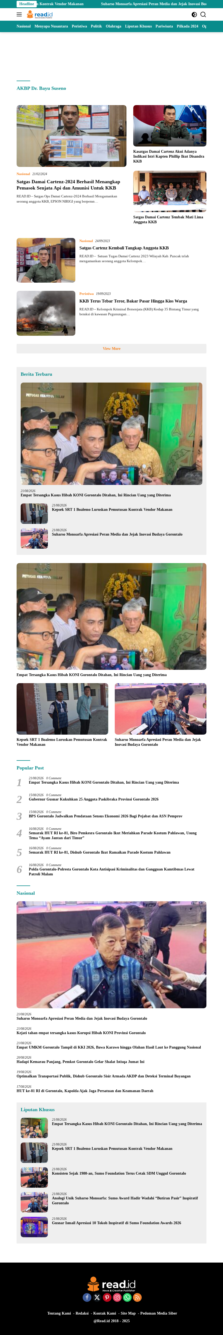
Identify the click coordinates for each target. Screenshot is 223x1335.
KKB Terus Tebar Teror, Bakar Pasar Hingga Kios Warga (133, 301)
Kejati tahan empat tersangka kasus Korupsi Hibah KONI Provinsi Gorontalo (81, 1033)
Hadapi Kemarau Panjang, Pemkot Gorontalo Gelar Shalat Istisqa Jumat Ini (80, 1062)
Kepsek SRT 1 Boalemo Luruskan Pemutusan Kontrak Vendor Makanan (112, 510)
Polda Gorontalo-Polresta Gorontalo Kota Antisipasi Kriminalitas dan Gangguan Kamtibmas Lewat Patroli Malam (111, 871)
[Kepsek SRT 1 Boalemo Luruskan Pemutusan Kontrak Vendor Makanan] (34, 513)
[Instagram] (117, 1298)
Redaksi (82, 1313)
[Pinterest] (107, 1298)
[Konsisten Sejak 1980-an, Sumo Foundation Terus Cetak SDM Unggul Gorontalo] (34, 1177)
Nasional (23, 174)
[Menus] (20, 14)
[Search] (203, 14)
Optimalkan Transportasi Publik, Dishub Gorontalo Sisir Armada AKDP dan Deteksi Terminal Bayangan (104, 1076)
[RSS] (137, 1298)
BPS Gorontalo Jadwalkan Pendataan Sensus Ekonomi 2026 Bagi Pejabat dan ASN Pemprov (105, 816)
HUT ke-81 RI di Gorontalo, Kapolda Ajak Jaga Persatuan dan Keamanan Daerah (85, 1091)
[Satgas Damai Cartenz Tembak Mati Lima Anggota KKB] (169, 191)
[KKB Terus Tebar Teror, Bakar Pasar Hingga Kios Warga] (46, 313)
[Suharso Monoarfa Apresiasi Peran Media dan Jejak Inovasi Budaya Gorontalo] (34, 538)
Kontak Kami (104, 1313)
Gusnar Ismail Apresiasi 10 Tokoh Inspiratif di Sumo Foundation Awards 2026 (116, 1223)
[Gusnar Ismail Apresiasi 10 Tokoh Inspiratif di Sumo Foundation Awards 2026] (34, 1227)
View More (111, 349)
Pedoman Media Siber (158, 1313)
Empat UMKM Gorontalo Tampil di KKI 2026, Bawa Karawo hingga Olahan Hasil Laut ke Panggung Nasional (109, 1047)
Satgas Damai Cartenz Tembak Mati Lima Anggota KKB (168, 219)
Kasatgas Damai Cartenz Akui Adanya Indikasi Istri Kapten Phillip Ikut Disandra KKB (168, 156)
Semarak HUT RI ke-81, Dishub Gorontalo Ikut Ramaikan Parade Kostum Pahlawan (100, 852)
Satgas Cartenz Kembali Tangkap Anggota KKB (124, 248)
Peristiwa (86, 294)
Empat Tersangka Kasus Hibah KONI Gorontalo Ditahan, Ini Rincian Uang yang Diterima (96, 495)
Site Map (128, 1313)
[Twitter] (97, 1298)
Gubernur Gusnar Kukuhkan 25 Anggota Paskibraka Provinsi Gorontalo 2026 (94, 799)
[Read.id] (39, 14)
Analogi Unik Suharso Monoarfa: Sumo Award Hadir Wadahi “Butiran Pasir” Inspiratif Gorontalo (125, 1200)
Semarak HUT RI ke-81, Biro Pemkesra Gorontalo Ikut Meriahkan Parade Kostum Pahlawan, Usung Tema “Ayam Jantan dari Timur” (113, 835)
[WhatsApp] (127, 1298)
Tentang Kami (59, 1313)
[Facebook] (87, 1298)
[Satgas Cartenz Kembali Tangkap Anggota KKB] (46, 260)
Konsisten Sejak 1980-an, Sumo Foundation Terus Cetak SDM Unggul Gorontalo (119, 1173)
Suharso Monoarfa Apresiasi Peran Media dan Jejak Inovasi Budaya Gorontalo (127, 4)
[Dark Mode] (194, 14)
